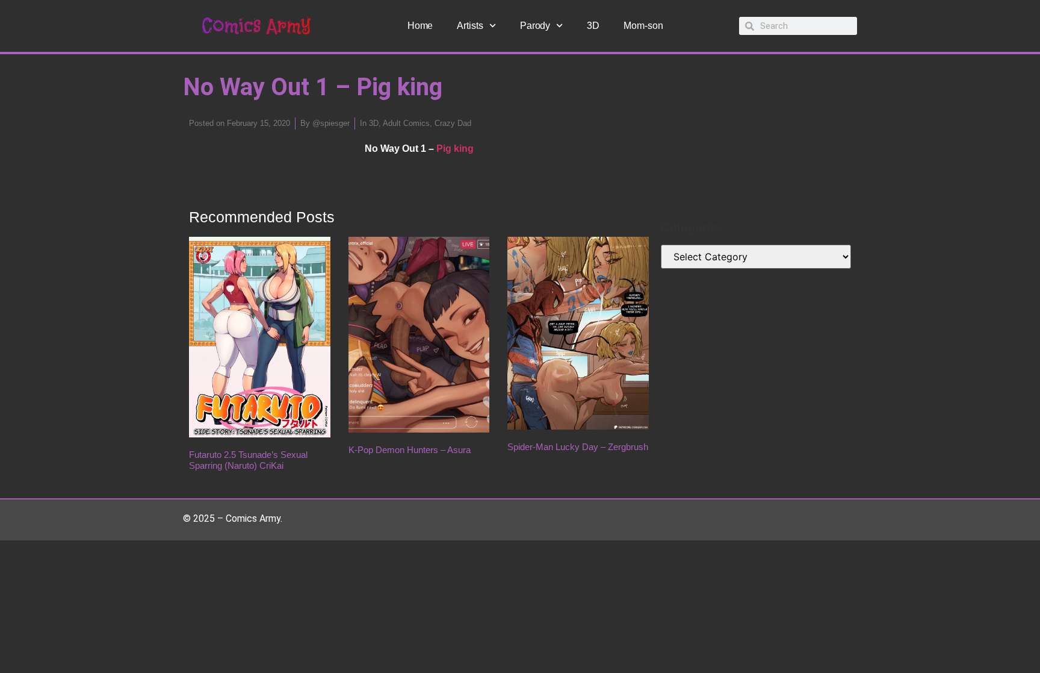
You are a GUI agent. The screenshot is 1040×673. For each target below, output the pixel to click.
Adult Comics (406, 123)
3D (593, 25)
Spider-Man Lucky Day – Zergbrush (577, 447)
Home (420, 25)
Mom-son (643, 25)
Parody (535, 25)
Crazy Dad (453, 123)
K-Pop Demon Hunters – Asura (409, 450)
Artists (470, 25)
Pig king (455, 148)
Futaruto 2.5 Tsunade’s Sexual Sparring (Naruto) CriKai (248, 460)
